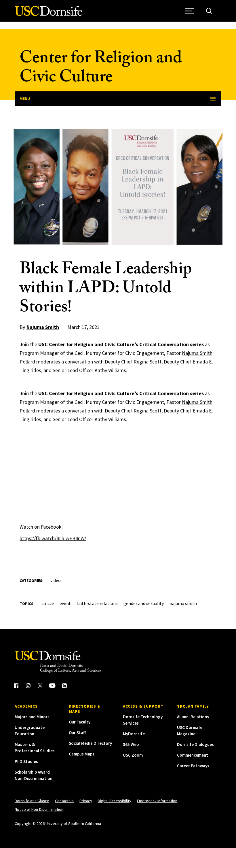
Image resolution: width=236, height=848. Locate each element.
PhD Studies (26, 761)
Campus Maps (81, 754)
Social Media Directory (90, 743)
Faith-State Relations (97, 603)
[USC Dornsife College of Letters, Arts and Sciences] (48, 14)
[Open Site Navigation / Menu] (190, 11)
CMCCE (47, 603)
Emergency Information (157, 800)
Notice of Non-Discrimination (39, 809)
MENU (25, 98)
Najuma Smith (42, 327)
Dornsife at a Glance (32, 800)
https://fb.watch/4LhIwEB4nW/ (53, 538)
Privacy (85, 800)
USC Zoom (133, 755)
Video (55, 580)
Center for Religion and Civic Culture (101, 69)
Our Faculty (79, 722)
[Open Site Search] (209, 11)
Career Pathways (193, 765)
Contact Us (64, 800)
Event (65, 603)
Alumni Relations (193, 716)
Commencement (192, 755)
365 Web (131, 744)
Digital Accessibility (114, 800)
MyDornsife (134, 733)
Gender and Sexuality (143, 603)
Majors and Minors (32, 716)
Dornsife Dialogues (195, 744)
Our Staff (77, 732)
